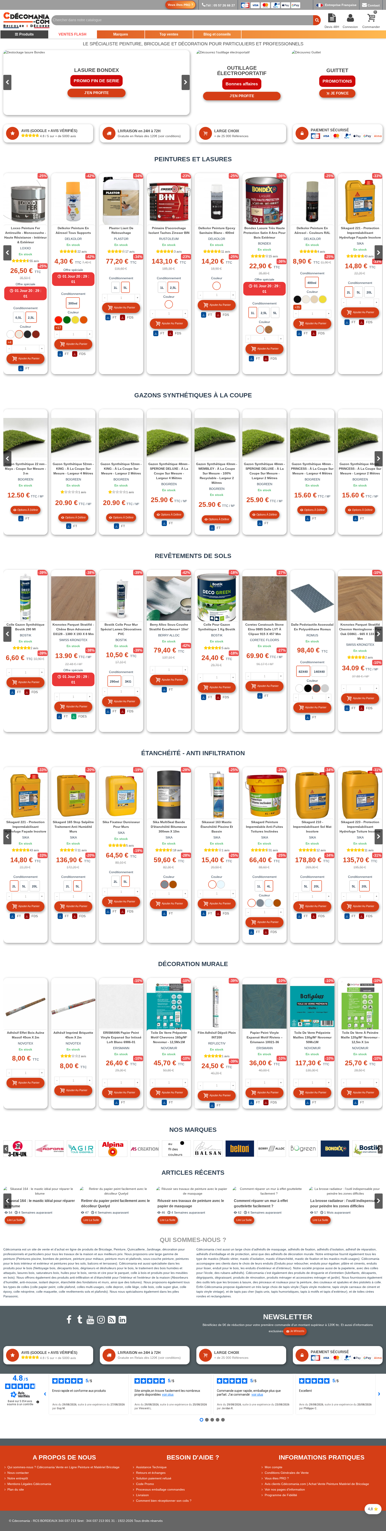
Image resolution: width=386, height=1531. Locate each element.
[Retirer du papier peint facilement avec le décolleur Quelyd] (116, 1191)
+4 (9, 342)
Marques (120, 34)
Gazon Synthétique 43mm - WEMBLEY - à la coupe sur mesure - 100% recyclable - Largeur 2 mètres (216, 473)
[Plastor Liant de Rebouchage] (121, 201)
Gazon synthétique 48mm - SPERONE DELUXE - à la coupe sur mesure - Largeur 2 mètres (264, 471)
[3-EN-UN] (17, 1148)
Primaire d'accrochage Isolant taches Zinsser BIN (169, 230)
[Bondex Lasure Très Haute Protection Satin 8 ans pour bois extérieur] (264, 201)
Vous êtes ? (180, 5)
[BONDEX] (335, 1148)
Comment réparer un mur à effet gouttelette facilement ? (261, 1203)
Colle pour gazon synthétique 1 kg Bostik (216, 627)
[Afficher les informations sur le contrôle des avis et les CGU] (38, 1402)
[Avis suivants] (379, 1394)
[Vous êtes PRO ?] (263, 1478)
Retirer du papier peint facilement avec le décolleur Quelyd (115, 1203)
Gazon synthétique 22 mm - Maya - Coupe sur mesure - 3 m (25, 468)
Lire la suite (15, 1220)
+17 (58, 327)
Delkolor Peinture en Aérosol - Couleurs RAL (312, 230)
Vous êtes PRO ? (277, 1478)
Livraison (142, 1495)
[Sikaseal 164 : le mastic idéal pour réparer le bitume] (39, 1191)
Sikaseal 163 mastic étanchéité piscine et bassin (217, 826)
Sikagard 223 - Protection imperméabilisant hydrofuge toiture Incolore (360, 826)
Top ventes (168, 34)
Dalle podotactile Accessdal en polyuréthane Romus (312, 627)
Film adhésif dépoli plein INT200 (217, 1035)
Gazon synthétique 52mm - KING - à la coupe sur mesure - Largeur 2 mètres (121, 468)
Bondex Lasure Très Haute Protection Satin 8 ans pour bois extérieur (264, 232)
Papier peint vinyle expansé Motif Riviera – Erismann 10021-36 (265, 1037)
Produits (26, 34)
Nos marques (193, 1129)
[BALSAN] (208, 1148)
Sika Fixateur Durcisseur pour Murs (121, 824)
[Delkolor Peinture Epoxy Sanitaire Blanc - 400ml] (217, 201)
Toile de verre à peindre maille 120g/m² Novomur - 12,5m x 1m (360, 1037)
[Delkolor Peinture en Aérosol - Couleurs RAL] (312, 201)
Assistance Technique (151, 1467)
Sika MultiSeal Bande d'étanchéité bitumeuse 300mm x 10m (169, 826)
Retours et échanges (151, 1472)
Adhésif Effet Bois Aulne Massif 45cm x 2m (25, 1035)
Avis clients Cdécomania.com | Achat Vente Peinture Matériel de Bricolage (317, 1484)
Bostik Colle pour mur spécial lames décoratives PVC (121, 629)
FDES (82, 716)
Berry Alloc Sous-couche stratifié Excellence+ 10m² (169, 627)
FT (27, 368)
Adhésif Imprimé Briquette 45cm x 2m (73, 1035)
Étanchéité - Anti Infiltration (193, 753)
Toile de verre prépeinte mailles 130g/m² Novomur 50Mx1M (312, 1037)
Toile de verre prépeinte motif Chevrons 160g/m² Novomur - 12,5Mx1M (169, 1037)
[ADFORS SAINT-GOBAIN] (49, 1148)
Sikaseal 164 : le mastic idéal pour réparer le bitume (40, 1203)
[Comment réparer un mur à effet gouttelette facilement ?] (269, 1191)
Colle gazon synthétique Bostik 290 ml (25, 627)
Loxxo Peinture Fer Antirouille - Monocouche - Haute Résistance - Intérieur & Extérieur (25, 235)
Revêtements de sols (193, 555)
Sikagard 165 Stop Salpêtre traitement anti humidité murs (73, 826)
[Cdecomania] (26, 20)
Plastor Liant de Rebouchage (121, 230)
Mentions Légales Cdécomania (29, 1484)
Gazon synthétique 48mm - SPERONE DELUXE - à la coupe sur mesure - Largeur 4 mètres (168, 471)
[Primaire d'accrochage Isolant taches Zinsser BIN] (169, 201)
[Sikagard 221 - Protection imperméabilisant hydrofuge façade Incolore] (360, 201)
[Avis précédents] (45, 1394)
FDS (82, 354)
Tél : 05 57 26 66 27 (220, 5)
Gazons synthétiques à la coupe (193, 395)
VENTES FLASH (72, 34)
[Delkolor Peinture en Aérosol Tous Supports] (73, 201)
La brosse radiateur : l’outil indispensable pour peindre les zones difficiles (345, 1203)
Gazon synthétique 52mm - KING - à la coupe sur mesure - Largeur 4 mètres (73, 468)
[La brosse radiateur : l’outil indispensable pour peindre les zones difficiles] (345, 1191)
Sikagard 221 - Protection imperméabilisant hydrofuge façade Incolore (360, 232)
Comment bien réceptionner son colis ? (163, 1500)
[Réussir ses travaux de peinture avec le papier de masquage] (192, 1191)
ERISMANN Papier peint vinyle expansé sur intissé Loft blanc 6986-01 (121, 1037)
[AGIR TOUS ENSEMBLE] (81, 1148)
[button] (186, 82)
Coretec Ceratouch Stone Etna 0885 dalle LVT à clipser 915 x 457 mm (264, 629)
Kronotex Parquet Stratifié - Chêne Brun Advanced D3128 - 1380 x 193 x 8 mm (73, 629)
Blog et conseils (217, 34)
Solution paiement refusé (153, 1478)
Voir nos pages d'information (285, 1489)
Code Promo (145, 1484)
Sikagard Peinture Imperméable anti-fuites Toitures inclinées (264, 826)
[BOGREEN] (303, 1148)
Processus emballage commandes (160, 1489)
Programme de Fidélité (281, 1495)
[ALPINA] (113, 1148)
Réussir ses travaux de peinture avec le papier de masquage (190, 1203)
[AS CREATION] (144, 1148)
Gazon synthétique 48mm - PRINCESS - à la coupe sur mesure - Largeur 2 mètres (360, 468)
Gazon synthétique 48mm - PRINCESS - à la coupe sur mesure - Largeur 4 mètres (312, 468)
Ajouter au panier (29, 358)
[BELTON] (239, 1148)
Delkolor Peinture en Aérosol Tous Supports (73, 230)
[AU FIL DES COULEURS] (176, 1148)
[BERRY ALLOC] (271, 1148)
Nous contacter (18, 1472)
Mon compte (273, 1467)
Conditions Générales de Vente (287, 1472)
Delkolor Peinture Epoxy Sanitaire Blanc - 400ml (216, 230)
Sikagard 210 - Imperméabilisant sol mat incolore (312, 826)
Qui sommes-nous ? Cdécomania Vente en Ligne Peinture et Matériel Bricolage (63, 1467)
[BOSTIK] (366, 1148)
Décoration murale (193, 964)
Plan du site (15, 1489)
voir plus (168, 1394)
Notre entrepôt (17, 1478)
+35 (297, 307)
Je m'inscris (297, 1331)
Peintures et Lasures (193, 159)
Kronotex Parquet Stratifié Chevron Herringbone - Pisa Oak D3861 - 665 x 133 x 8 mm (360, 631)
